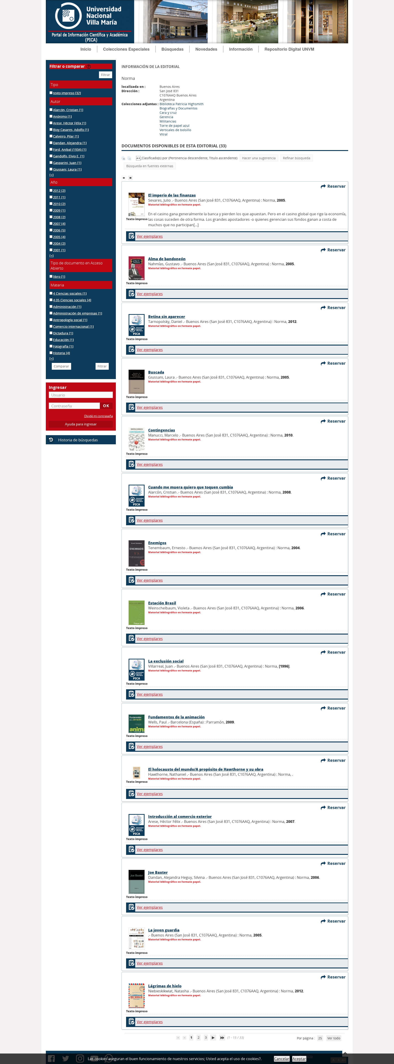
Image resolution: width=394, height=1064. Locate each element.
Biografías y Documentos (178, 108)
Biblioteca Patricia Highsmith (182, 104)
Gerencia (166, 117)
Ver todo (333, 1038)
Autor (55, 101)
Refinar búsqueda (296, 158)
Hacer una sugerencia (259, 158)
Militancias (168, 121)
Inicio (85, 49)
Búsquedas (172, 49)
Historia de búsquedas (78, 439)
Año (54, 182)
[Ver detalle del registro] (137, 215)
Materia (57, 285)
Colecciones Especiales (126, 49)
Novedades (206, 49)
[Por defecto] (125, 177)
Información (241, 49)
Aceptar (299, 1058)
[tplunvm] (131, 177)
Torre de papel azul (174, 125)
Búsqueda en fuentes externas (149, 166)
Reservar (337, 186)
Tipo (54, 84)
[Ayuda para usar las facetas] (89, 67)
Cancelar (281, 1058)
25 (320, 1038)
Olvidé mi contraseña (98, 416)
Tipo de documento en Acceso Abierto (77, 265)
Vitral (164, 134)
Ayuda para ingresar (81, 424)
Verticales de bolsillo (175, 130)
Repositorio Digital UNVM (289, 49)
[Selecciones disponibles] (139, 158)
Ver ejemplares (150, 236)
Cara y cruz (168, 112)
